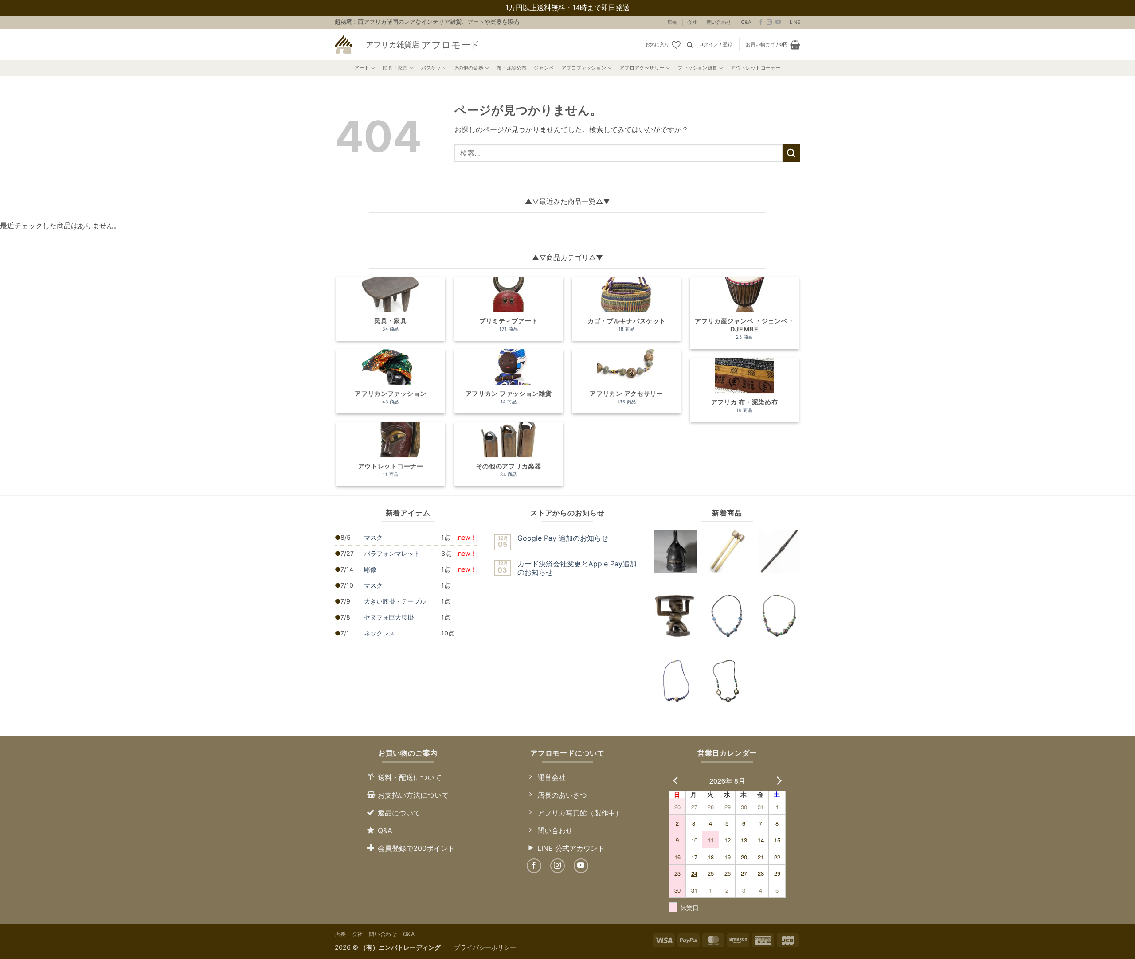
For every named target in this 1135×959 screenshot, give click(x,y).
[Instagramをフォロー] (769, 22)
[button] (715, 44)
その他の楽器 (468, 68)
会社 (692, 22)
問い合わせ (719, 22)
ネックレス (379, 633)
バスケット (433, 68)
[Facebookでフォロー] (760, 22)
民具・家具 (395, 68)
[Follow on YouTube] (778, 22)
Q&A (746, 22)
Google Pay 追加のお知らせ (562, 538)
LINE (795, 22)
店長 (672, 22)
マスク (373, 537)
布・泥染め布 (511, 68)
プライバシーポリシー (485, 947)
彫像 (370, 569)
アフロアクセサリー (641, 68)
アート (361, 68)
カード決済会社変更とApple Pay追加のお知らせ (577, 568)
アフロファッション (583, 68)
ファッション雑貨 (697, 68)
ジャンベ (544, 68)
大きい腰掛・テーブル (395, 601)
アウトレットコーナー (755, 68)
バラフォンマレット (392, 553)
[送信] (791, 153)
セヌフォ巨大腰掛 (389, 617)
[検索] (690, 45)
